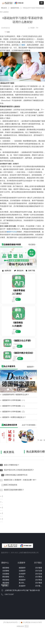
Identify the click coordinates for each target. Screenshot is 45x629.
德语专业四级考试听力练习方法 (2, 507)
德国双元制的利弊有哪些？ (14, 490)
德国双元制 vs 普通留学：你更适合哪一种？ (20, 480)
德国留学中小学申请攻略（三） (14, 412)
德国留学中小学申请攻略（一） (14, 400)
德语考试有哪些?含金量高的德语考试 (2, 496)
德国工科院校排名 (10, 485)
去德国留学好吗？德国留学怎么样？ (15, 394)
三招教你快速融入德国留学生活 (15, 475)
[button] (41, 3)
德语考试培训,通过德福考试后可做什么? (2, 519)
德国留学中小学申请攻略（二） (14, 406)
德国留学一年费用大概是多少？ (14, 417)
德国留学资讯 (15, 8)
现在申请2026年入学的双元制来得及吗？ (19, 470)
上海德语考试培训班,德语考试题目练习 (2, 502)
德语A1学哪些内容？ (11, 465)
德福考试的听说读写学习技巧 (2, 513)
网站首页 (4, 8)
